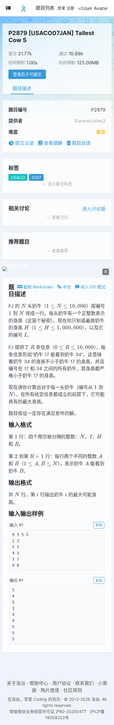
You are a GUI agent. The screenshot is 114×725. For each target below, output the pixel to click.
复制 (98, 525)
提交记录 (24, 143)
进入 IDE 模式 (92, 286)
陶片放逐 (50, 690)
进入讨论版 (94, 209)
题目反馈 (80, 143)
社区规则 (72, 690)
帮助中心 (39, 683)
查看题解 (52, 143)
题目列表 (45, 8)
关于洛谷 (16, 683)
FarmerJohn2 (90, 121)
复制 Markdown (37, 286)
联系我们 (84, 683)
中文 (66, 286)
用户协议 (61, 683)
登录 (61, 8)
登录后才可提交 (27, 74)
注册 (70, 8)
